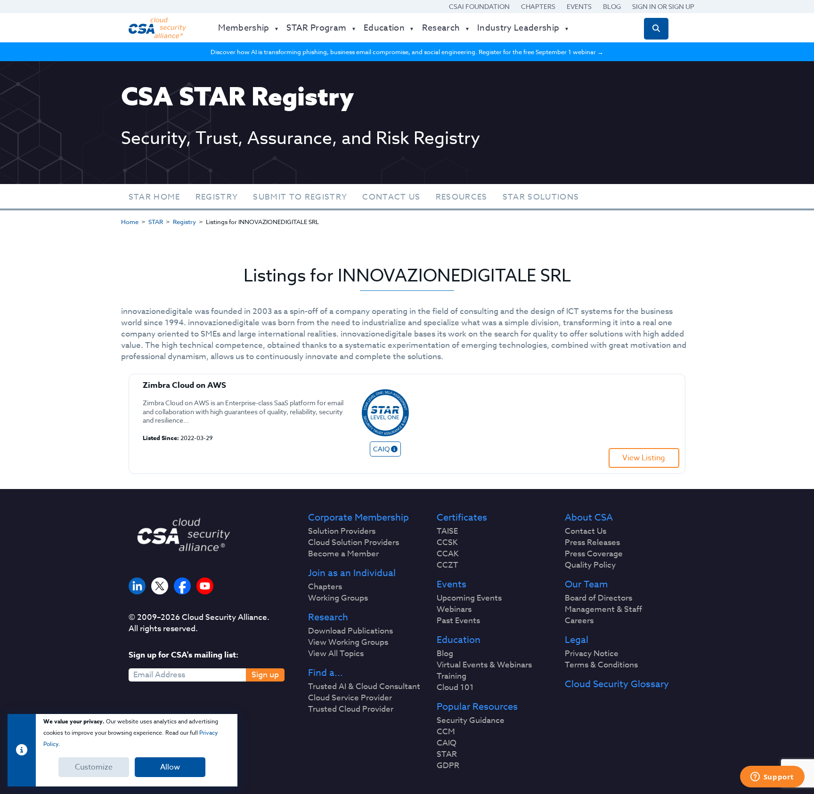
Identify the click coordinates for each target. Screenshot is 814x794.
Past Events (458, 620)
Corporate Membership (358, 518)
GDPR (448, 765)
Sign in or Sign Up (663, 6)
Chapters (538, 6)
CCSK (447, 542)
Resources (462, 197)
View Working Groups (348, 642)
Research (328, 617)
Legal (576, 640)
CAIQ (446, 743)
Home (129, 221)
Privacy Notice (592, 653)
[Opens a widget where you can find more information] (772, 777)
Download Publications (350, 631)
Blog (612, 6)
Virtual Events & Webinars (484, 665)
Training (451, 676)
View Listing (643, 458)
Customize (94, 767)
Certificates (462, 518)
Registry (216, 197)
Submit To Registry (300, 197)
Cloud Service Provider (350, 698)
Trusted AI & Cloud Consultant (364, 686)
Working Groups (338, 598)
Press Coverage (594, 554)
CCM (446, 732)
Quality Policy (590, 565)
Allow (170, 767)
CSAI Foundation (479, 6)
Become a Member (343, 554)
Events (579, 6)
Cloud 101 (455, 687)
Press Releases (592, 542)
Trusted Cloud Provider (350, 709)
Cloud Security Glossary (617, 684)
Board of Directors (598, 598)
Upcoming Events (469, 598)
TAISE (447, 531)
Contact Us (391, 197)
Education (458, 640)
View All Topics (336, 653)
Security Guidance (471, 720)
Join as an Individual (352, 573)
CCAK (448, 554)
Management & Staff (603, 609)
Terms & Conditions (601, 665)
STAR (155, 221)
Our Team (586, 584)
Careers (579, 620)
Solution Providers (341, 531)
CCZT (447, 565)
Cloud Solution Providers (353, 542)
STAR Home (154, 197)
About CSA (589, 518)
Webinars (454, 609)
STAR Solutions (541, 197)
